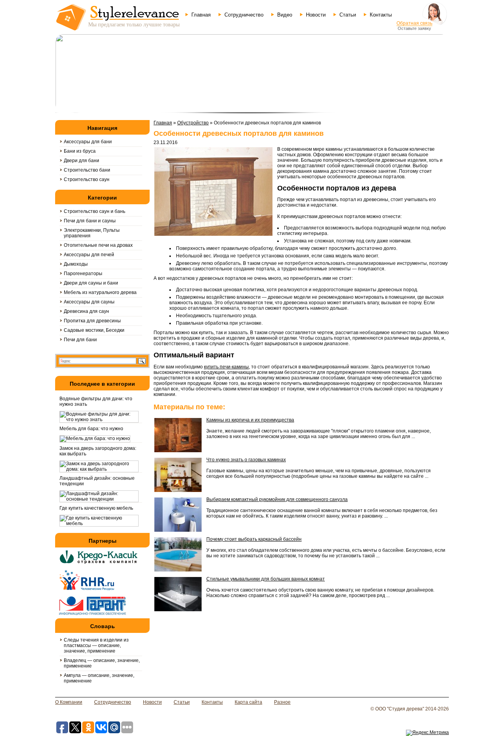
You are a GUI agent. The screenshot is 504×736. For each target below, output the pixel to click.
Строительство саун (86, 179)
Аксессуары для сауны (89, 302)
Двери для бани (81, 160)
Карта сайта (248, 702)
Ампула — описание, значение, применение (99, 678)
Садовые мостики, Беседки (94, 330)
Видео (284, 15)
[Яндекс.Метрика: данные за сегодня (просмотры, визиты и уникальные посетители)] (427, 733)
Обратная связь (414, 23)
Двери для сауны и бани (91, 283)
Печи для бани (80, 339)
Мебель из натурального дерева (100, 292)
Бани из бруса (80, 151)
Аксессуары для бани (88, 141)
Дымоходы (76, 264)
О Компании (68, 702)
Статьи (347, 15)
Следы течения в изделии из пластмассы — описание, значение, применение (96, 645)
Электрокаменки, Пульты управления (92, 233)
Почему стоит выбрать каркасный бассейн (254, 539)
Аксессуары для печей (89, 254)
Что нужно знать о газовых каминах (246, 459)
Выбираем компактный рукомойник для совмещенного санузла (277, 499)
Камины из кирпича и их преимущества (250, 420)
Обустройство (193, 123)
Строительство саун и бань (94, 211)
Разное (282, 702)
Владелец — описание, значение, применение (102, 663)
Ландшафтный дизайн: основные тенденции (97, 480)
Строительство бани (87, 170)
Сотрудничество (243, 15)
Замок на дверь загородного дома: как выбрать (97, 451)
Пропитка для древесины (92, 321)
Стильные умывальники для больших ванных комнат (265, 579)
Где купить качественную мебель (96, 508)
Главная (201, 15)
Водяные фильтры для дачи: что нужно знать (95, 401)
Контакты (381, 15)
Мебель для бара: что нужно (91, 428)
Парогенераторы (83, 273)
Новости (316, 15)
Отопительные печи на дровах (98, 245)
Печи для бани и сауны (90, 221)
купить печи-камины (226, 367)
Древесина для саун (86, 311)
